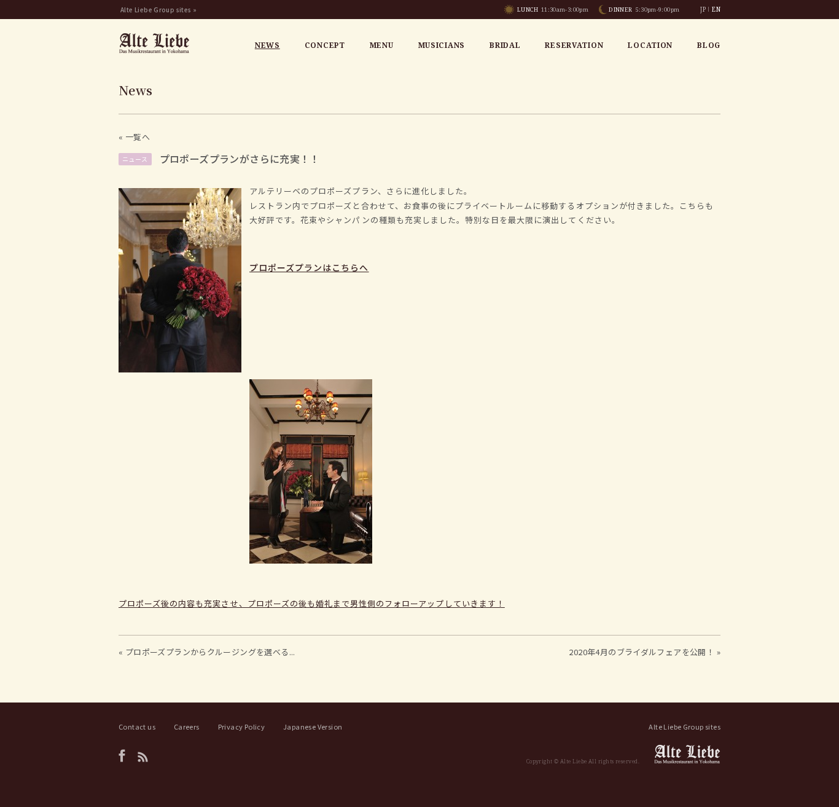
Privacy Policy (241, 726)
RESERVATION (574, 45)
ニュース (135, 158)
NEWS (267, 45)
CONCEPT (325, 45)
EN (716, 9)
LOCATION (650, 45)
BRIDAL (505, 45)
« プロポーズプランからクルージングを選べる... (207, 652)
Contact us (137, 726)
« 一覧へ (134, 137)
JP (703, 9)
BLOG (708, 45)
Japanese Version (312, 726)
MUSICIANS (441, 45)
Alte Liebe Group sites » (158, 9)
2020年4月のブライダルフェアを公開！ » (644, 652)
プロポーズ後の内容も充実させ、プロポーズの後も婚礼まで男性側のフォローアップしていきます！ (312, 603)
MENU (382, 45)
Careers (187, 726)
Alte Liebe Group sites (684, 726)
